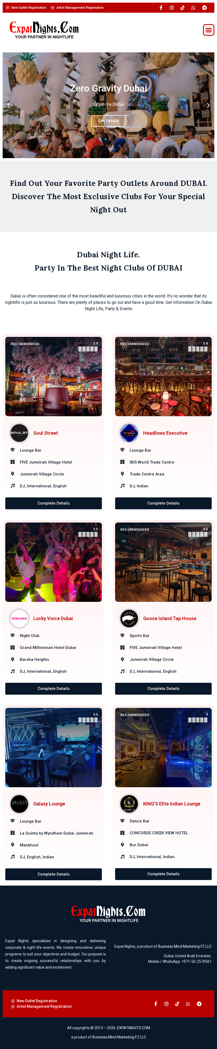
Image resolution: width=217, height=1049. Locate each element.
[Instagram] (172, 7)
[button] (209, 30)
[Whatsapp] (193, 7)
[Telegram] (204, 7)
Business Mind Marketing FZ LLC (185, 946)
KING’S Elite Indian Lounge (171, 804)
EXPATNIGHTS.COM (133, 1028)
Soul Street (45, 433)
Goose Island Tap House (169, 618)
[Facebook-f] (161, 7)
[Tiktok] (182, 7)
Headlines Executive (165, 433)
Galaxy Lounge (49, 804)
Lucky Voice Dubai (53, 618)
